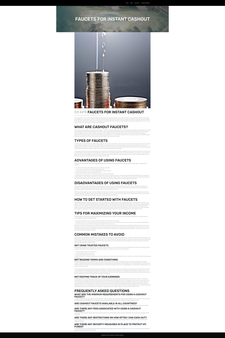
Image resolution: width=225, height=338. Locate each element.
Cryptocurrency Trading (88, 115)
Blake (96, 115)
